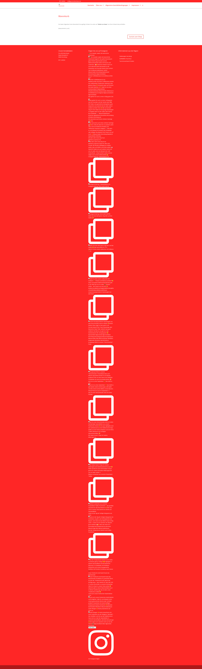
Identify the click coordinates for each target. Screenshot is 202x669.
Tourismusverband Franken (126, 61)
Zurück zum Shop (135, 37)
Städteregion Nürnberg (125, 56)
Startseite (91, 5)
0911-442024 (61, 60)
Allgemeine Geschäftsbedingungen (116, 5)
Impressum (135, 5)
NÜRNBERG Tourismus (125, 58)
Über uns (99, 5)
